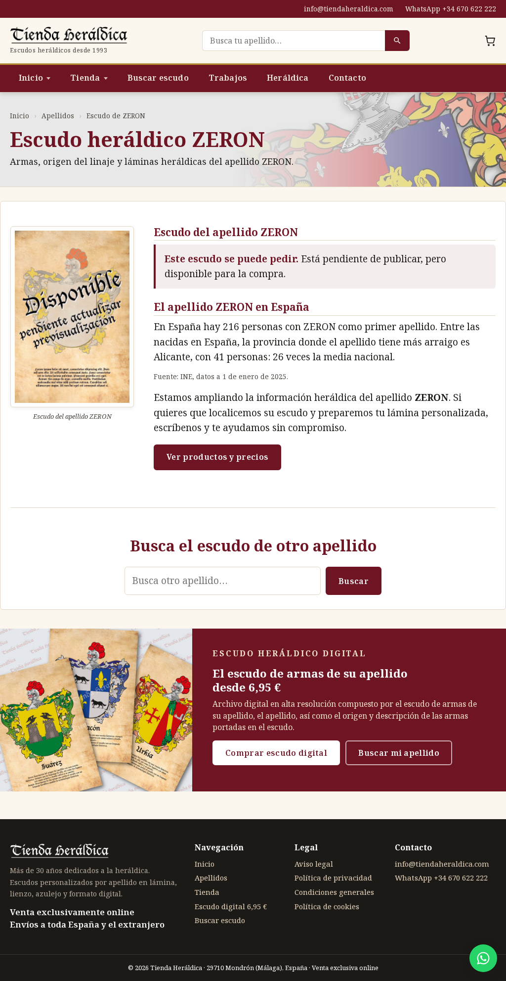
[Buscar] (397, 40)
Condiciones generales (334, 892)
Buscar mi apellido (398, 752)
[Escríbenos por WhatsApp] (483, 958)
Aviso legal (314, 864)
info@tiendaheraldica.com (348, 8)
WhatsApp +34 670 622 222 (450, 8)
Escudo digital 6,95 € (231, 906)
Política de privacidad (333, 878)
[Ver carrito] (490, 41)
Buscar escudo (158, 77)
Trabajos (228, 77)
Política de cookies (327, 906)
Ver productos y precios (217, 456)
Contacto (347, 77)
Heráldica (287, 77)
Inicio (31, 77)
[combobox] (293, 40)
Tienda (85, 77)
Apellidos (58, 115)
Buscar (353, 581)
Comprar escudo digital (276, 752)
